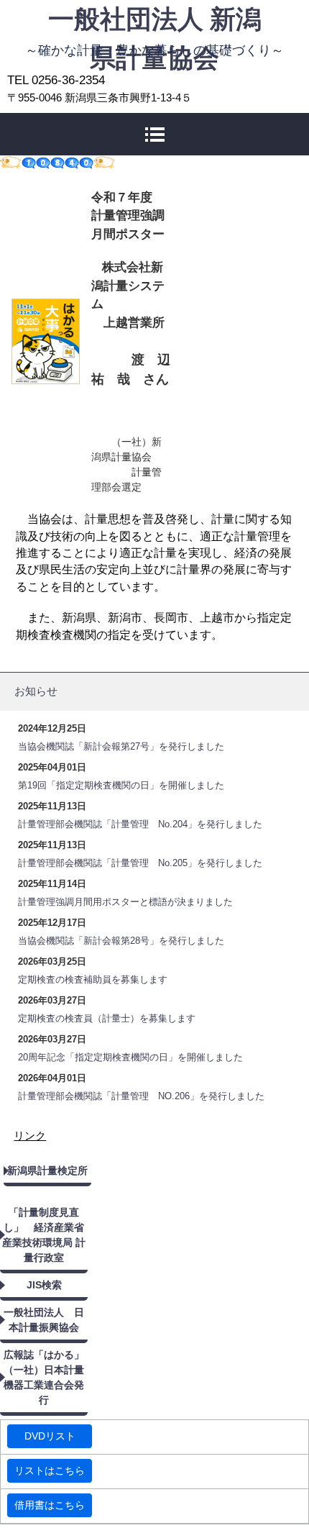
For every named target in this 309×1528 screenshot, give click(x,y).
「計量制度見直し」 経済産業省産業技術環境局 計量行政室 (44, 1234)
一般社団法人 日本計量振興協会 (44, 1319)
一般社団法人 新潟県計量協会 (155, 19)
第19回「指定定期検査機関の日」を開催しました (121, 785)
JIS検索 (44, 1285)
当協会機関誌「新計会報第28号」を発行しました (121, 940)
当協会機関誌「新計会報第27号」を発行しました (121, 746)
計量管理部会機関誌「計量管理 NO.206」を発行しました (141, 1096)
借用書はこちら (49, 1505)
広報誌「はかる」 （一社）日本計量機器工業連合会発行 (46, 1377)
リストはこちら (49, 1470)
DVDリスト (49, 1436)
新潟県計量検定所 (47, 1170)
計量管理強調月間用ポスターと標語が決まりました (125, 901)
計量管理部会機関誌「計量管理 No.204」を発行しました (140, 824)
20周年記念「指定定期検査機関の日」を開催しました (130, 1057)
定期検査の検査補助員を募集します (92, 979)
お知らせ (35, 691)
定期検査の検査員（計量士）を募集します (106, 1018)
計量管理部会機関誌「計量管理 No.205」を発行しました (140, 863)
